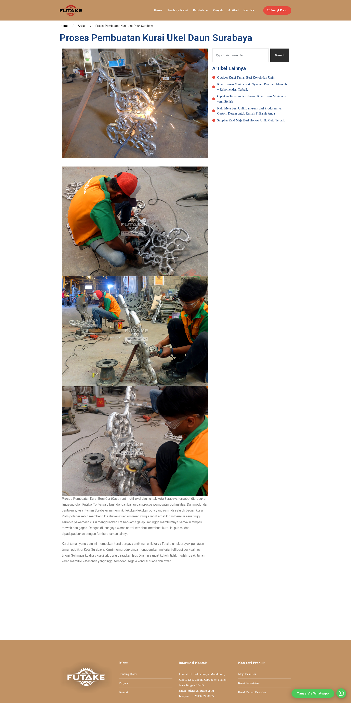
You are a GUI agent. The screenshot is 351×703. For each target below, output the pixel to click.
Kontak (248, 10)
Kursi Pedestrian (248, 683)
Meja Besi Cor (247, 674)
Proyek (218, 10)
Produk (198, 10)
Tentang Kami (177, 10)
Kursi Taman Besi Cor (252, 692)
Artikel (233, 10)
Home (158, 10)
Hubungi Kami (277, 10)
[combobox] (240, 55)
